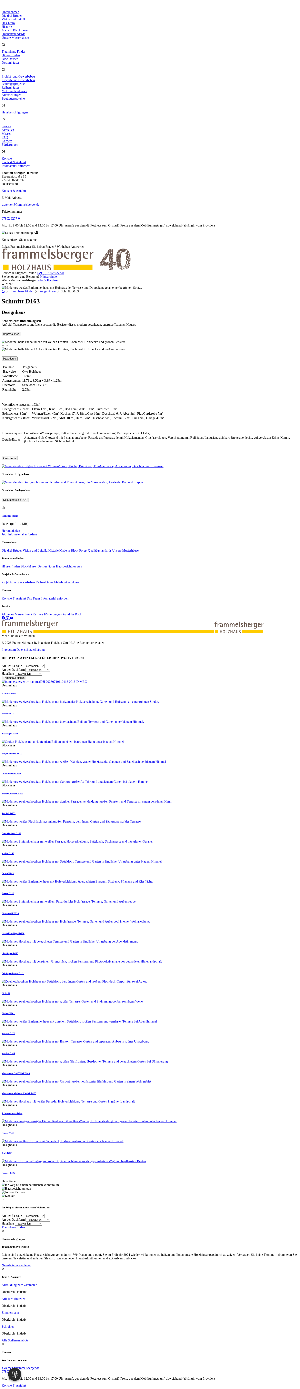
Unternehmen (10, 12)
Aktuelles (8, 614)
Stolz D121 (7, 1153)
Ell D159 (6, 993)
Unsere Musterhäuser (126, 550)
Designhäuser (47, 291)
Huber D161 (8, 1133)
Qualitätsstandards (100, 550)
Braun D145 (8, 873)
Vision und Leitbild (35, 550)
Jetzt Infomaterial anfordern (19, 534)
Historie (53, 550)
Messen (20, 614)
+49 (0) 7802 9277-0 (50, 273)
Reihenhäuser (45, 582)
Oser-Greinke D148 (11, 833)
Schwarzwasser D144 (12, 1113)
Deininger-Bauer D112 (13, 973)
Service (6, 126)
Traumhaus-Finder (13, 51)
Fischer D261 (8, 1013)
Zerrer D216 (8, 893)
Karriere (38, 614)
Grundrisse (9, 458)
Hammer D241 (9, 693)
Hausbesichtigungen (15, 112)
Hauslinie (8, 673)
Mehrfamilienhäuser (67, 582)
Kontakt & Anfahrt (14, 190)
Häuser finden (49, 276)
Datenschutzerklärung (31, 649)
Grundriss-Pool (71, 614)
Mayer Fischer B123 (12, 753)
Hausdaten (9, 358)
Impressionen (11, 333)
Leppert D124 (8, 1173)
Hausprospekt (10, 515)
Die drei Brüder (12, 550)
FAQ (29, 614)
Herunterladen (11, 530)
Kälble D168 (8, 853)
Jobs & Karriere (47, 280)
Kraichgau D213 (10, 733)
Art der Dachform (13, 669)
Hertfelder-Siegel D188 (13, 933)
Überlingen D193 (10, 953)
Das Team (34, 598)
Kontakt (7, 158)
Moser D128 (8, 713)
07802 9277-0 (11, 218)
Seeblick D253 (9, 813)
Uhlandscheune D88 (11, 773)
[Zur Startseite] (4, 291)
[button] (4, 345)
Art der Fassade (12, 665)
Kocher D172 (8, 1033)
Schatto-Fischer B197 (12, 793)
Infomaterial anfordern (55, 598)
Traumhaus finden (13, 677)
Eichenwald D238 (10, 913)
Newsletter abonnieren (16, 1265)
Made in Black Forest (73, 550)
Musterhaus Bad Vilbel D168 (16, 1073)
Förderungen (52, 614)
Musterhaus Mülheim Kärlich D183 (19, 1093)
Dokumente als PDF (15, 499)
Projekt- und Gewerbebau (18, 76)
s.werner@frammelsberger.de (20, 204)
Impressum (9, 649)
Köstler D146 (8, 1053)
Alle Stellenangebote (15, 1340)
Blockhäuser (29, 566)
